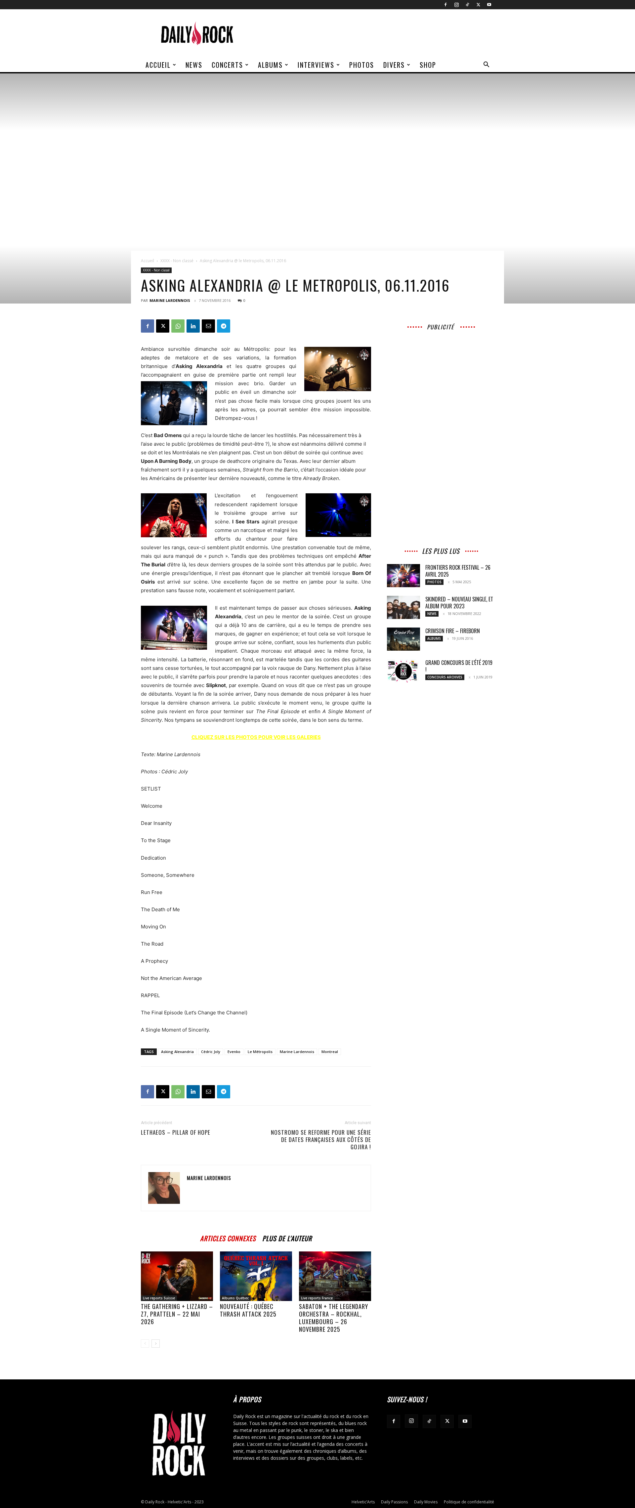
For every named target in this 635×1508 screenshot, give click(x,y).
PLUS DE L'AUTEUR (287, 1237)
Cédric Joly (210, 1051)
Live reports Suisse (159, 1298)
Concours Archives (444, 677)
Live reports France (317, 1298)
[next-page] (155, 1343)
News (194, 65)
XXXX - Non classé (176, 261)
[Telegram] (223, 326)
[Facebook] (445, 4)
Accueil (158, 65)
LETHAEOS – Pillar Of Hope (175, 1132)
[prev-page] (145, 1343)
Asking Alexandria (177, 1051)
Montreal (329, 1051)
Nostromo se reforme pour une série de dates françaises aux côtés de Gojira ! (321, 1140)
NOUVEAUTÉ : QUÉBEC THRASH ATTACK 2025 (248, 1310)
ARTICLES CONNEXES (228, 1237)
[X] (478, 4)
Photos (361, 65)
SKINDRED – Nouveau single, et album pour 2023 (459, 602)
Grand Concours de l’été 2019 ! (458, 666)
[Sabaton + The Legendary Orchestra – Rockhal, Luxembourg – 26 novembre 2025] (335, 1276)
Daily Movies (426, 1502)
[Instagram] (456, 4)
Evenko (234, 1051)
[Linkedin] (193, 326)
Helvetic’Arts (363, 1502)
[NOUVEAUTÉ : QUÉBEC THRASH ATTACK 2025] (256, 1276)
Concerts (227, 65)
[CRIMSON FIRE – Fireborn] (403, 639)
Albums (270, 65)
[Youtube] (489, 4)
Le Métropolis (260, 1051)
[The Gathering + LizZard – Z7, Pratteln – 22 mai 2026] (177, 1276)
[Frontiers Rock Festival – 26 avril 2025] (403, 575)
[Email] (208, 326)
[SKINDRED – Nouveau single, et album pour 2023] (403, 607)
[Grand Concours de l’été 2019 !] (403, 670)
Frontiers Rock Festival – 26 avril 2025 (457, 570)
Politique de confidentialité (469, 1502)
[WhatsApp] (178, 326)
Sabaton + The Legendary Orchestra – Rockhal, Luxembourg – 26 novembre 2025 (333, 1317)
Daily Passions (394, 1502)
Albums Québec (235, 1298)
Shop (428, 65)
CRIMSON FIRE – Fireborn (452, 631)
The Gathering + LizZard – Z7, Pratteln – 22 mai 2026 (177, 1314)
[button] (486, 65)
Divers (394, 65)
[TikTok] (467, 4)
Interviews (316, 65)
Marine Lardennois (169, 300)
